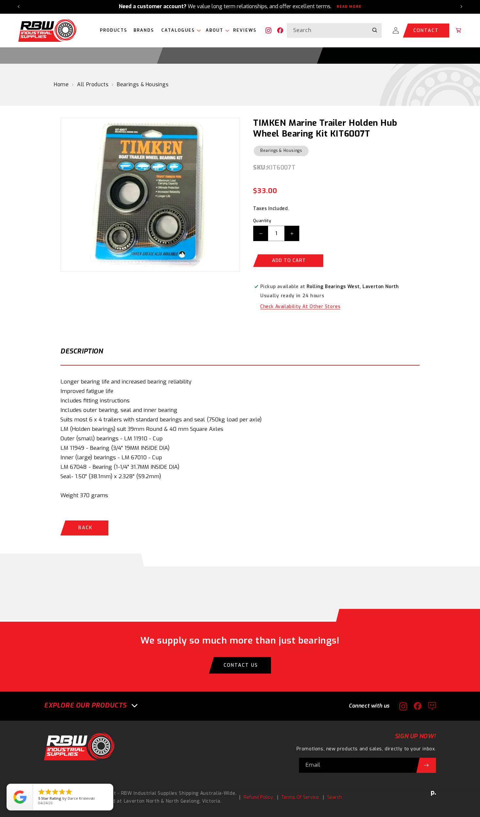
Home (61, 84)
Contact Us (241, 665)
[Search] (374, 30)
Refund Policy (258, 797)
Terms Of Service (300, 797)
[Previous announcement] (18, 6)
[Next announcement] (461, 6)
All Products (92, 84)
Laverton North (142, 801)
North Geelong (183, 801)
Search (334, 797)
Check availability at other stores (300, 306)
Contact (426, 30)
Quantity (262, 220)
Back (85, 528)
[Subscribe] (426, 765)
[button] (179, 30)
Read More (349, 6)
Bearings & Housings (142, 84)
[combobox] (334, 30)
